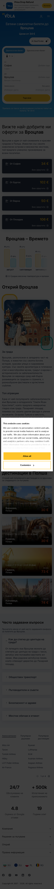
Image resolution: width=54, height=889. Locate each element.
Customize (25, 465)
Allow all (27, 456)
